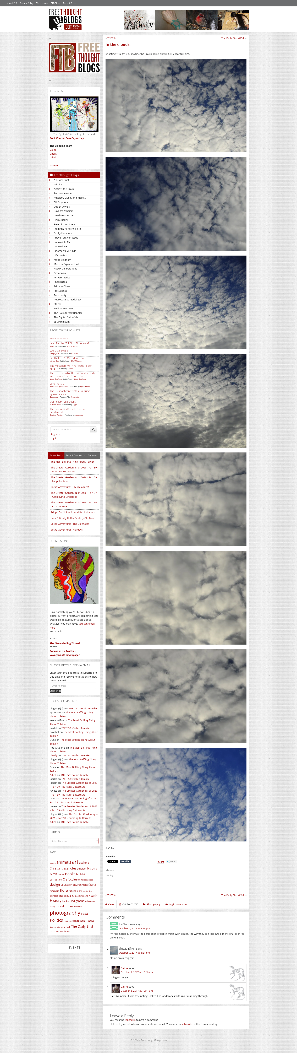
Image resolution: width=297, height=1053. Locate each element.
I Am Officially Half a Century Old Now (72, 518)
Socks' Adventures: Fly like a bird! (70, 487)
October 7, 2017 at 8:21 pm (134, 952)
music (69, 906)
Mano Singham (62, 259)
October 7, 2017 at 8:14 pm (134, 928)
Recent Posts (69, 3)
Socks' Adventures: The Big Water (70, 523)
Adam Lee (79, 415)
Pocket (160, 861)
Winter (67, 931)
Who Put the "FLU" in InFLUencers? (69, 343)
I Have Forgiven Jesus (66, 237)
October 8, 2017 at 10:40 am (137, 972)
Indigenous (77, 901)
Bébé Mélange (76, 361)
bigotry (92, 868)
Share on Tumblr (125, 861)
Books (70, 873)
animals (63, 862)
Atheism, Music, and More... (70, 197)
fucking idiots (75, 890)
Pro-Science (60, 290)
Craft (66, 879)
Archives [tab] (92, 455)
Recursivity (60, 295)
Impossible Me (62, 242)
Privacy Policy (27, 3)
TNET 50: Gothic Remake (83, 708)
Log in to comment (178, 904)
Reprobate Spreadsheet (67, 299)
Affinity (58, 184)
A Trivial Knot (61, 180)
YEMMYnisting (62, 321)
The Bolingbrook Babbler (68, 313)
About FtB (12, 3)
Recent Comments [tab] (75, 455)
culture (75, 879)
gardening (87, 891)
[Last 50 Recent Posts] (59, 338)
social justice (87, 920)
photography (65, 912)
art (75, 861)
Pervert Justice (62, 277)
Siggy (75, 404)
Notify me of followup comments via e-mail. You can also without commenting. (166, 1024)
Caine (53, 149)
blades (61, 874)
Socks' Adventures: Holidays (67, 529)
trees (52, 931)
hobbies (66, 901)
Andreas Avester (63, 193)
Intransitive (60, 246)
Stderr (57, 304)
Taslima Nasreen (63, 308)
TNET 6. (111, 38)
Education (66, 884)
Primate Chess (62, 286)
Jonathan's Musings (65, 250)
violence (60, 931)
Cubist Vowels (62, 206)
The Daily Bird (82, 926)
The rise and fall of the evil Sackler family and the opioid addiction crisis (72, 374)
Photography (153, 904)
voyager (54, 165)
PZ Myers (74, 353)
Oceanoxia (60, 273)
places (84, 913)
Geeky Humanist (63, 233)
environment (80, 884)
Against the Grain (64, 189)
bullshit (81, 874)
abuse (53, 862)
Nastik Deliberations (65, 268)
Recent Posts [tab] (56, 455)
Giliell (53, 157)
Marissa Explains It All (66, 264)
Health (93, 896)
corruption (56, 879)
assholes (70, 868)
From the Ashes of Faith (67, 228)
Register (55, 434)
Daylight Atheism (63, 211)
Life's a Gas (60, 255)
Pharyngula (60, 281)
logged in (130, 1020)
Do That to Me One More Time (67, 358)
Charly (53, 153)
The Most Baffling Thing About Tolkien (71, 365)
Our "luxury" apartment (63, 401)
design (55, 884)
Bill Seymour (61, 202)
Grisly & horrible (59, 350)
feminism (54, 890)
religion (67, 920)
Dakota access (86, 880)
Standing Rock (63, 927)
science (75, 920)
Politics (56, 920)
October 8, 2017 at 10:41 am (137, 990)
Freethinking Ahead (65, 224)
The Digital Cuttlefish (66, 317)
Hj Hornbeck (85, 386)
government (81, 895)
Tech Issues (42, 3)
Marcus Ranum (73, 346)
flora (64, 890)
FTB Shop (55, 3)
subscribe (187, 1024)
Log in (54, 438)
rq (51, 161)
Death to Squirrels (64, 215)
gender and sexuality (62, 895)
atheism (81, 868)
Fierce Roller (61, 220)
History (55, 900)
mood (60, 906)
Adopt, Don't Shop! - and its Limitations (73, 512)
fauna (92, 885)
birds (53, 874)
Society (53, 927)
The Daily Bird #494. (233, 38)
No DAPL (78, 906)
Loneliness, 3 (57, 383)
